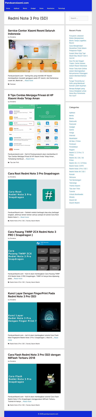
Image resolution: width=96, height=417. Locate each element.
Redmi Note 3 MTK (76, 166)
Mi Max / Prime (75, 141)
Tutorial (28, 220)
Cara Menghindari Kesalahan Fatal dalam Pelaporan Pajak (77, 48)
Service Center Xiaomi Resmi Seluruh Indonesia (31, 32)
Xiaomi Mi (73, 200)
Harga (71, 133)
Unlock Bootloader (76, 194)
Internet (72, 135)
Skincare (72, 177)
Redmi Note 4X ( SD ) (77, 171)
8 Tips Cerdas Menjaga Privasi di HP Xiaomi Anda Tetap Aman (30, 97)
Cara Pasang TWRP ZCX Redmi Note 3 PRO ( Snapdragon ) (32, 233)
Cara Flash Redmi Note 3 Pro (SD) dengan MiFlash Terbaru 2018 (34, 356)
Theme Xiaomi (74, 186)
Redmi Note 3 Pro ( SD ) (17, 220)
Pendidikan (73, 147)
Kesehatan (50, 8)
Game (41, 8)
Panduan (13, 84)
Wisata (71, 197)
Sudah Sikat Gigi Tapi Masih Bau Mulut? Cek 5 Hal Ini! (78, 55)
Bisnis (25, 8)
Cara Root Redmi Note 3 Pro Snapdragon (33, 173)
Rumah (72, 174)
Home (8, 8)
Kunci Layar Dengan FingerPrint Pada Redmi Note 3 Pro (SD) (31, 295)
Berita (71, 116)
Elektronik (73, 121)
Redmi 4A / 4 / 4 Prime (78, 163)
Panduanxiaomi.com (17, 2)
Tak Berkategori (75, 180)
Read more (29, 80)
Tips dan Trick (14, 162)
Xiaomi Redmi (35, 220)
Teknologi (61, 8)
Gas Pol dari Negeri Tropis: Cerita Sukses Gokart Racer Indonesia (78, 63)
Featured (72, 124)
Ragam (72, 150)
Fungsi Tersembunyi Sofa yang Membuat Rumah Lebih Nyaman (77, 83)
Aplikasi (16, 8)
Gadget (33, 8)
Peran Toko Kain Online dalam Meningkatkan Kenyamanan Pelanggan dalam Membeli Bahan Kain (78, 73)
